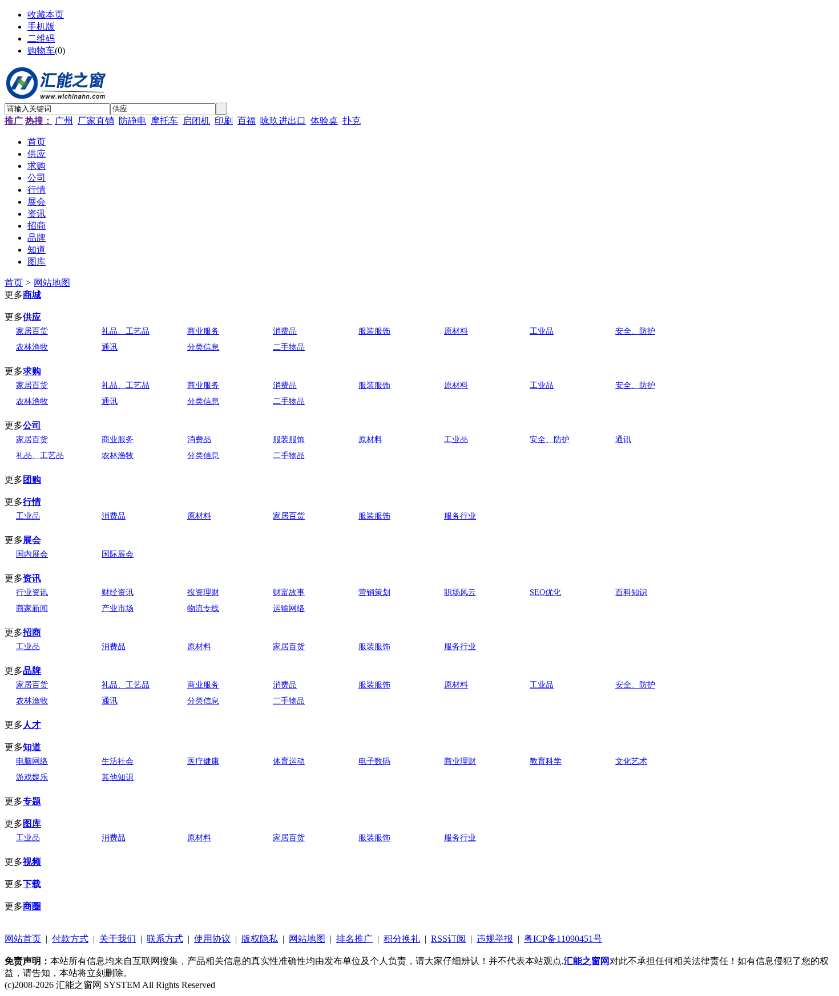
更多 (14, 294)
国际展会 (118, 554)
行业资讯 (32, 592)
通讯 (110, 347)
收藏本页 (45, 14)
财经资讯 (118, 592)
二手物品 (289, 347)
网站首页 (23, 939)
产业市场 (118, 608)
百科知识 (631, 592)
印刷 (224, 120)
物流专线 (203, 608)
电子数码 (374, 761)
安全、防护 (635, 331)
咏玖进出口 (283, 120)
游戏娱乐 (32, 777)
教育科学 (546, 761)
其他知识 (118, 777)
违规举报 (495, 939)
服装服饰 (374, 331)
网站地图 (52, 283)
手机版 (41, 26)
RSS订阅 (448, 939)
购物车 (41, 50)
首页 (14, 283)
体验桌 (324, 120)
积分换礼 (402, 939)
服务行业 (460, 516)
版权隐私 (259, 939)
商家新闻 (32, 608)
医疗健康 (203, 761)
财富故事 (289, 592)
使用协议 (212, 939)
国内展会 (32, 554)
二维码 (41, 38)
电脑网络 (32, 761)
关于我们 (117, 939)
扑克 (351, 120)
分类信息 (203, 347)
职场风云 (460, 592)
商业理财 (460, 761)
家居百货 (32, 331)
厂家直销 (96, 120)
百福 (246, 120)
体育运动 (289, 761)
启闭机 (196, 120)
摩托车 (164, 120)
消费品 (285, 331)
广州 (64, 120)
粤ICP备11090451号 (563, 939)
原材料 (456, 331)
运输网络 (289, 608)
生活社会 (118, 761)
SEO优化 (545, 592)
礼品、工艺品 (126, 331)
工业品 (542, 331)
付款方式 (70, 939)
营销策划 (374, 592)
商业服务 (203, 331)
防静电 (132, 120)
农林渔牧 (32, 347)
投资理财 (203, 592)
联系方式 (165, 939)
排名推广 (354, 939)
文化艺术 (631, 761)
